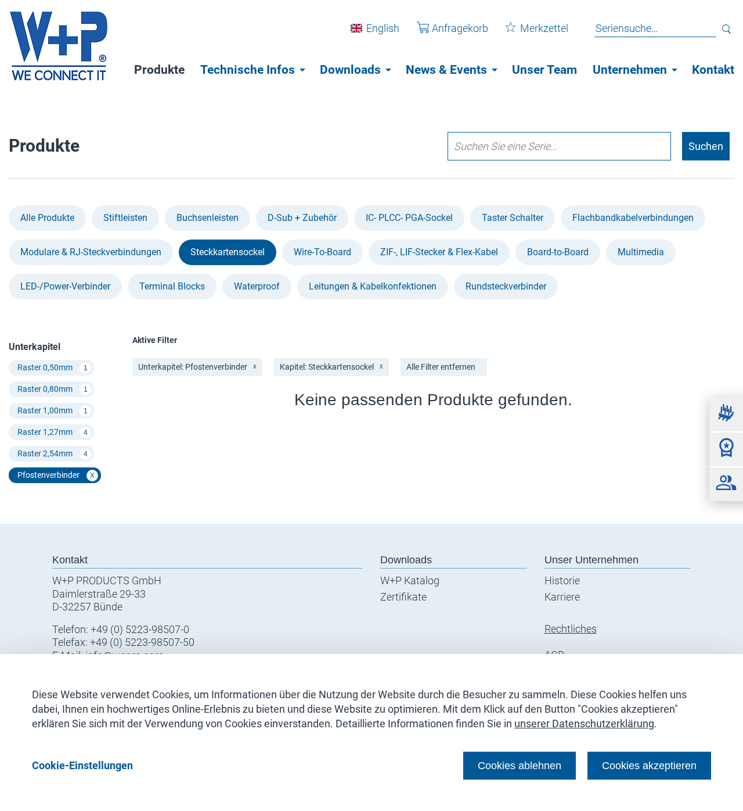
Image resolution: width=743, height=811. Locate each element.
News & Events (446, 70)
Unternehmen (630, 70)
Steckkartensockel (227, 252)
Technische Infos (247, 70)
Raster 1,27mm (52, 432)
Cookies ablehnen (519, 765)
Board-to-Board (558, 252)
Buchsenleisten (207, 217)
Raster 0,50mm (52, 367)
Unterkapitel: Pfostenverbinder (197, 366)
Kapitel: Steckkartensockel (331, 366)
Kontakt (713, 70)
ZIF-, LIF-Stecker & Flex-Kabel (439, 252)
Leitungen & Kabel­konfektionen (373, 286)
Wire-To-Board (322, 252)
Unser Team (544, 70)
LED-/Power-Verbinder (65, 286)
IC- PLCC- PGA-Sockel (409, 217)
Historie (562, 580)
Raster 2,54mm (52, 453)
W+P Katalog (409, 580)
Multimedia (641, 252)
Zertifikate (403, 597)
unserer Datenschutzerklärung (584, 723)
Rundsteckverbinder (506, 286)
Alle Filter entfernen (440, 366)
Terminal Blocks (172, 286)
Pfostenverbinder (56, 475)
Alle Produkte (47, 217)
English (382, 28)
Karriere (562, 597)
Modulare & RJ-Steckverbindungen (90, 252)
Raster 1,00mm (52, 410)
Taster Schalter (512, 217)
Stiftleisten (125, 217)
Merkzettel (544, 28)
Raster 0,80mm (52, 389)
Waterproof (257, 286)
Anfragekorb (460, 28)
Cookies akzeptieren (649, 765)
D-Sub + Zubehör (302, 217)
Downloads (350, 70)
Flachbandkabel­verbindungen (633, 217)
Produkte (159, 70)
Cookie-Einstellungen (82, 765)
